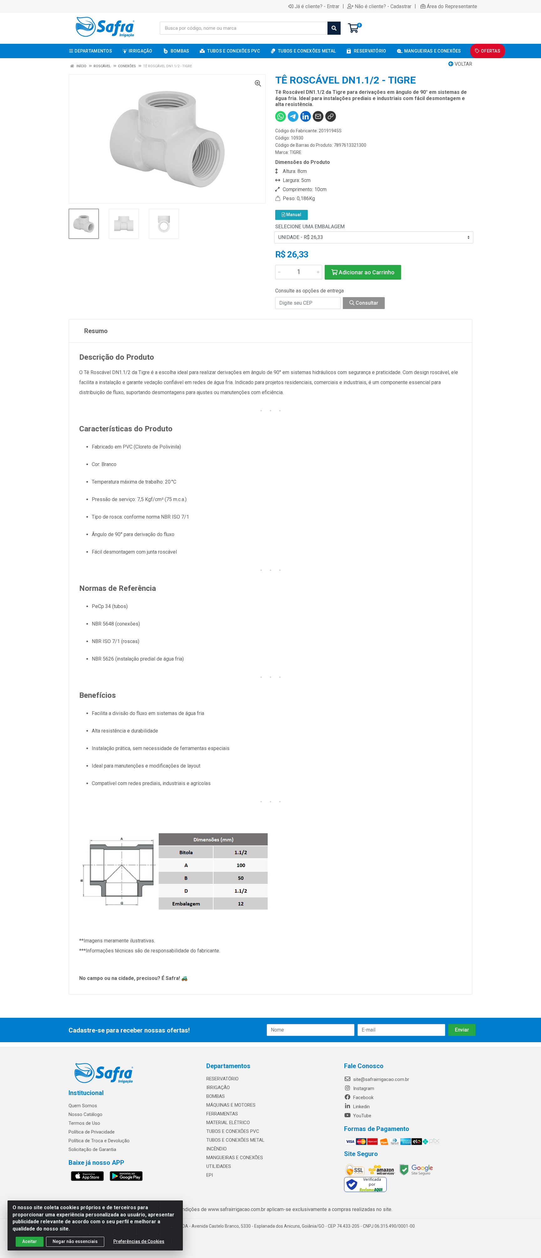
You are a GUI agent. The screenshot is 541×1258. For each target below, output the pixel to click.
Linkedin (361, 1106)
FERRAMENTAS (222, 1114)
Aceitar (29, 1241)
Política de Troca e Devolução (99, 1141)
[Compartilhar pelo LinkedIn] (305, 116)
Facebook (363, 1097)
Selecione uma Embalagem (310, 227)
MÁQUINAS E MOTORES (230, 1105)
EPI (209, 1175)
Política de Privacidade (92, 1132)
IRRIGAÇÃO (218, 1087)
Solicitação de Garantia (92, 1149)
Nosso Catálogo (85, 1114)
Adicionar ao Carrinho (365, 272)
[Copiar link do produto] (330, 116)
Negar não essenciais (75, 1241)
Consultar (366, 303)
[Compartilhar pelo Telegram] (293, 116)
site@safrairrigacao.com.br (380, 1079)
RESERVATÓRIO (222, 1079)
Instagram (363, 1088)
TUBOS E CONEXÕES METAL (235, 1140)
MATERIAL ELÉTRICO (228, 1122)
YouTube (361, 1116)
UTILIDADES (218, 1166)
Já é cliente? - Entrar (317, 6)
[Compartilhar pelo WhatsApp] (280, 116)
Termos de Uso (84, 1123)
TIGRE (295, 152)
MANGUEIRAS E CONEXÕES (234, 1157)
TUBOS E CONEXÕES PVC (232, 1131)
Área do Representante (452, 6)
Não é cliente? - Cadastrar (383, 6)
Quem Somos (83, 1105)
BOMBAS (215, 1096)
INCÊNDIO (216, 1149)
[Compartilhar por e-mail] (318, 116)
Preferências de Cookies (138, 1241)
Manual (293, 214)
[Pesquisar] (334, 28)
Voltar (462, 64)
